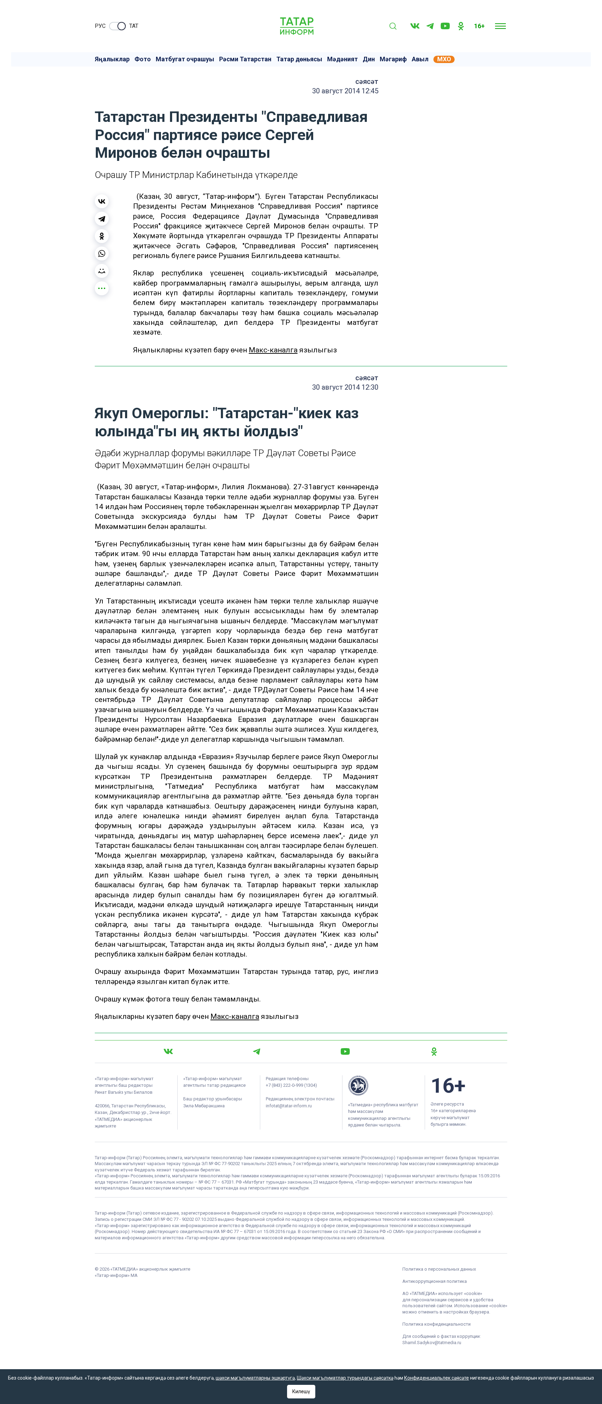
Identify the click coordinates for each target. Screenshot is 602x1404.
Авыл (420, 59)
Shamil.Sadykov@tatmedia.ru (431, 1342)
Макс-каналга (273, 350)
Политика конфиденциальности (436, 1324)
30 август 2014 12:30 (345, 387)
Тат (133, 26)
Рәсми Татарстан (245, 59)
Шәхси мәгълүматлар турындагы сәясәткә (345, 1378)
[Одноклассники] (102, 236)
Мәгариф (393, 59)
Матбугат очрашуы (185, 59)
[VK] (415, 26)
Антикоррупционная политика (434, 1281)
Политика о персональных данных (439, 1269)
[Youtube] (445, 26)
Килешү (301, 1391)
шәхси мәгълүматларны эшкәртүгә (255, 1378)
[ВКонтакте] (102, 201)
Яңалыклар (112, 59)
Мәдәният (342, 59)
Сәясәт (366, 81)
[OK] (461, 26)
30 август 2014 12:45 (345, 91)
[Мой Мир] (102, 271)
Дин (369, 59)
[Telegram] (430, 26)
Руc (100, 26)
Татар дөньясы (299, 59)
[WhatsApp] (102, 253)
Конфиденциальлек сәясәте (436, 1378)
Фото (142, 59)
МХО (444, 59)
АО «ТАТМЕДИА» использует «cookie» (442, 1293)
